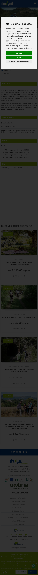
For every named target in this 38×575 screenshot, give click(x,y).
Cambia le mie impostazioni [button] (19, 61)
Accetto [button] (19, 53)
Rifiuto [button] (19, 57)
